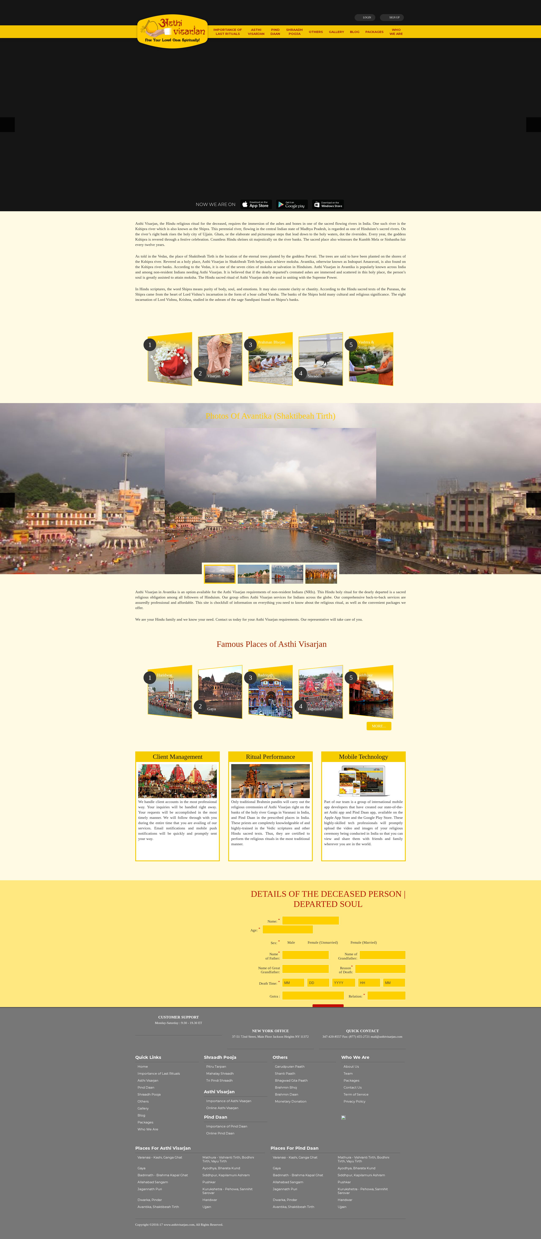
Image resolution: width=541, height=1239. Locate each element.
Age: (255, 929)
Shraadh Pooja (149, 1094)
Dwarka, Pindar (150, 1200)
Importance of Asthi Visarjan (228, 1101)
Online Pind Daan (220, 1133)
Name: (274, 920)
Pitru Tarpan (216, 1067)
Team (348, 1073)
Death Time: (269, 982)
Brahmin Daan (286, 1094)
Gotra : (275, 996)
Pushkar (209, 1182)
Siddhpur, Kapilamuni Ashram (226, 1175)
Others (143, 1101)
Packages (145, 1122)
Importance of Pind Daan (226, 1126)
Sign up (394, 17)
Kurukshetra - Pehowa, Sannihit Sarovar (227, 1191)
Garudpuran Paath (290, 1067)
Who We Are (148, 1129)
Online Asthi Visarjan (222, 1108)
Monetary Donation (290, 1101)
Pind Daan (146, 1087)
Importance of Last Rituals (159, 1073)
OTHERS (316, 32)
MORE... (379, 726)
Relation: (357, 995)
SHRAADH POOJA (294, 32)
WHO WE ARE (396, 32)
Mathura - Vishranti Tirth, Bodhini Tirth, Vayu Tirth (228, 1159)
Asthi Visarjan (148, 1080)
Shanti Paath (285, 1073)
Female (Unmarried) (323, 943)
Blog (141, 1115)
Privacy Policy (354, 1101)
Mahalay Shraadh (220, 1073)
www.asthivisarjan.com (179, 1224)
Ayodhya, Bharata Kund (221, 1168)
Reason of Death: (346, 969)
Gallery (143, 1108)
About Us (351, 1067)
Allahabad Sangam (153, 1182)
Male (291, 943)
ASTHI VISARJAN (256, 32)
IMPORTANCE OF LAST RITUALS (227, 32)
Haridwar (209, 1200)
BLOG (354, 32)
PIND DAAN (275, 32)
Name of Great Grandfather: (269, 970)
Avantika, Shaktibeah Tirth (158, 1207)
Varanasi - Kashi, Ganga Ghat (160, 1157)
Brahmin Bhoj (286, 1087)
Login (367, 17)
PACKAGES (374, 32)
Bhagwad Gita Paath (291, 1080)
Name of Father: (272, 955)
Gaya (141, 1168)
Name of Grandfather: (347, 956)
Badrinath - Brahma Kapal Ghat (163, 1175)
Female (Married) (364, 943)
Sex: (275, 942)
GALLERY (336, 32)
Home (143, 1067)
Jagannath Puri (150, 1189)
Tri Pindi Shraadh (219, 1080)
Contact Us (353, 1087)
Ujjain (206, 1207)
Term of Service (356, 1094)
